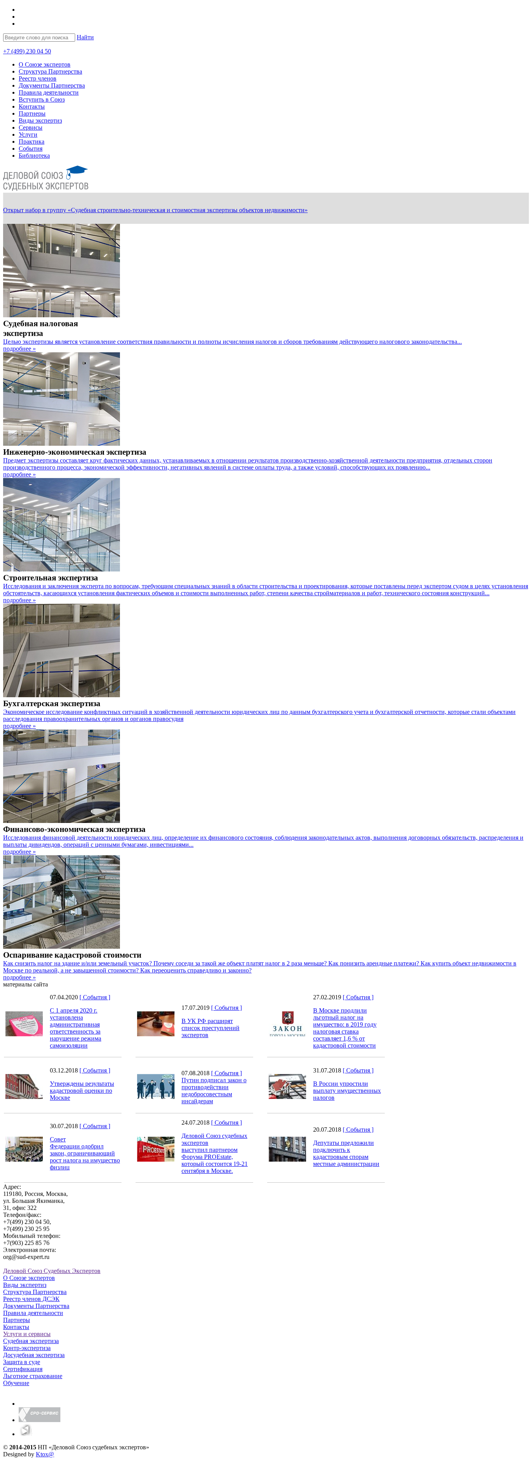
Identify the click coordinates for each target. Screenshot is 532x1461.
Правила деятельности (49, 92)
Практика (31, 141)
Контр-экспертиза (27, 1348)
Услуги (28, 134)
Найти (85, 37)
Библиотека (34, 155)
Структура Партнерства (50, 71)
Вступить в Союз (42, 99)
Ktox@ (45, 1454)
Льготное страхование (32, 1376)
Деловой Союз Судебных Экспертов (51, 1271)
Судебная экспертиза (31, 1341)
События (30, 148)
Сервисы (30, 127)
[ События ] (94, 997)
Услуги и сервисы (27, 1334)
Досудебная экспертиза (34, 1355)
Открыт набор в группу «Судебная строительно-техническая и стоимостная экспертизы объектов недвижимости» (155, 210)
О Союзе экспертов (44, 64)
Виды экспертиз (40, 120)
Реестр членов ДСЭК (31, 1299)
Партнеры (32, 113)
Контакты (32, 106)
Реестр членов (37, 78)
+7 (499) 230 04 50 (27, 51)
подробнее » (19, 348)
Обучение (16, 1383)
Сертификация (22, 1369)
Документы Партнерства (52, 85)
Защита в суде (21, 1362)
